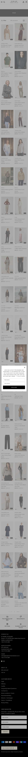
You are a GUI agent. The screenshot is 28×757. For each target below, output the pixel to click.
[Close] (24, 367)
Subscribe (14, 387)
